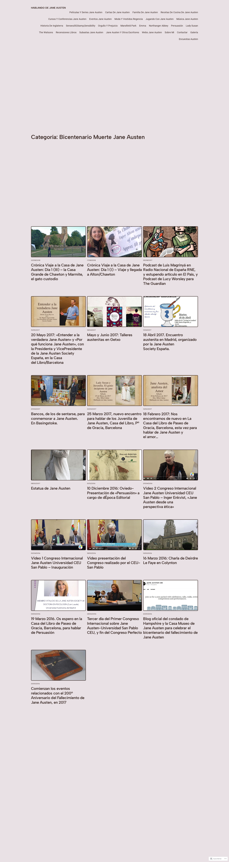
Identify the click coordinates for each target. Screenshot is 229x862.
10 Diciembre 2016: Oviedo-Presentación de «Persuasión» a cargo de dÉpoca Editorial (113, 493)
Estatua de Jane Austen (50, 488)
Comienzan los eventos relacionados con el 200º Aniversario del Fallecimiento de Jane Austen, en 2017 (57, 695)
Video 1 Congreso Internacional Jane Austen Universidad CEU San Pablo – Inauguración (57, 563)
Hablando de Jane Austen (48, 7)
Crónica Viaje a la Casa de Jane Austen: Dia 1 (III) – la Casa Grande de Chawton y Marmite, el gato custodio (57, 272)
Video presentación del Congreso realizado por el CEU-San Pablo (113, 563)
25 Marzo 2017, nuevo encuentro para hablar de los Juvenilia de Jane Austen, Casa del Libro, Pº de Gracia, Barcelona (114, 421)
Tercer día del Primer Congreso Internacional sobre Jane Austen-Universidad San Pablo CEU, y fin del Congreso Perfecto (114, 625)
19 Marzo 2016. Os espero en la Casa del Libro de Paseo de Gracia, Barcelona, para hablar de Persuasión (56, 625)
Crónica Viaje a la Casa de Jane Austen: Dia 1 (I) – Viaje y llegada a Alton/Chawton (114, 270)
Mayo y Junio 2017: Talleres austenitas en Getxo (109, 337)
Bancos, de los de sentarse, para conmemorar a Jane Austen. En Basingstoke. (58, 418)
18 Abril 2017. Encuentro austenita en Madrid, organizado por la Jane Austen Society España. (169, 342)
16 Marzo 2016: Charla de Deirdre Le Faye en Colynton (170, 560)
